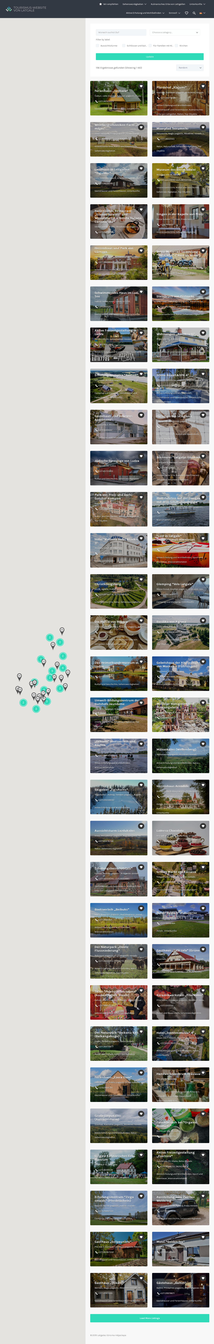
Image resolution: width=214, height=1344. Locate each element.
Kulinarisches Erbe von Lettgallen (168, 4)
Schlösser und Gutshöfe (137, 45)
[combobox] (175, 32)
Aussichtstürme (109, 45)
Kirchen (184, 45)
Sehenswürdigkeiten (133, 4)
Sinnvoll (173, 13)
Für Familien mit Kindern (163, 45)
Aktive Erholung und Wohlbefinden (143, 13)
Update (150, 56)
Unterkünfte (196, 4)
